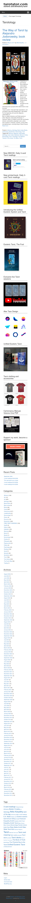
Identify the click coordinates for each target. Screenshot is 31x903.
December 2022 (8, 654)
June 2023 (6, 642)
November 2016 (8, 781)
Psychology (7, 547)
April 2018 (6, 751)
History (5, 527)
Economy (6, 519)
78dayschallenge (19, 807)
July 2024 (6, 624)
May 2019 (6, 727)
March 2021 (7, 687)
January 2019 (7, 735)
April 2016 (6, 785)
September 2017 (8, 765)
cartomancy (13, 814)
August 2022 (7, 659)
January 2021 (7, 691)
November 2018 (8, 739)
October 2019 (7, 719)
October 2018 (7, 741)
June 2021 (6, 681)
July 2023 (6, 640)
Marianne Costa (24, 135)
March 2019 (7, 731)
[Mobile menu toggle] (28, 12)
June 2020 (6, 705)
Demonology (7, 515)
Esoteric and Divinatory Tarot (17, 896)
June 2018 (6, 749)
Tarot (23, 131)
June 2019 (6, 725)
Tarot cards (13, 835)
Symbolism (6, 555)
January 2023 (7, 652)
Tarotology (15, 136)
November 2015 (8, 795)
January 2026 (7, 588)
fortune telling (11, 819)
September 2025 (8, 596)
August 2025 (7, 598)
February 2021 (7, 689)
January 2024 (7, 630)
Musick (5, 535)
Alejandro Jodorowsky (19, 133)
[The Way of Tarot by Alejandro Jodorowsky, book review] (15, 63)
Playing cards (7, 543)
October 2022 (7, 656)
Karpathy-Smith (9, 821)
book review (11, 135)
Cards (5, 509)
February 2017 (7, 777)
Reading (6, 549)
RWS (12, 829)
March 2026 (7, 584)
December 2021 (8, 671)
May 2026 (6, 580)
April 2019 (6, 729)
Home (5, 16)
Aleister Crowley (14, 809)
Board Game (7, 503)
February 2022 (7, 669)
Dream (5, 517)
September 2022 (8, 657)
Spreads (6, 553)
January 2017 (7, 779)
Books (25, 130)
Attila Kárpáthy (16, 811)
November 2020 (8, 695)
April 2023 (6, 646)
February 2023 (7, 650)
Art (4, 497)
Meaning (6, 531)
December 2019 (8, 715)
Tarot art (11, 832)
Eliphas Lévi (13, 816)
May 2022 (6, 663)
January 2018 (7, 757)
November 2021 (8, 673)
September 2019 (8, 721)
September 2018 (8, 743)
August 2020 (7, 701)
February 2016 (7, 789)
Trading (6, 563)
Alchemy (9, 130)
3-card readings (9, 806)
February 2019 (7, 733)
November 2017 (8, 761)
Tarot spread (9, 840)
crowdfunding (7, 513)
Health (5, 525)
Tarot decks (7, 559)
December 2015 (8, 793)
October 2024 (7, 618)
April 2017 (6, 773)
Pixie (8, 827)
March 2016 (7, 787)
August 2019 (7, 723)
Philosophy (6, 541)
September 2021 (8, 675)
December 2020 (8, 693)
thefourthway (6, 842)
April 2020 (6, 709)
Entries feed (7, 880)
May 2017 (6, 771)
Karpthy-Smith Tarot (19, 821)
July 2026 (6, 576)
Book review (20, 130)
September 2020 (8, 699)
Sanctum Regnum (18, 829)
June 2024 (6, 626)
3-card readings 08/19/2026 (11, 482)
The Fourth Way (8, 561)
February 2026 (7, 586)
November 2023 (8, 634)
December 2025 (8, 590)
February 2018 (7, 755)
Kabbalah (16, 135)
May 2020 (6, 707)
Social (5, 551)
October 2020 (7, 697)
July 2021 (6, 679)
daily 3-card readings (21, 814)
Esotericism (12, 131)
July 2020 (6, 703)
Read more (5, 126)
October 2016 (7, 783)
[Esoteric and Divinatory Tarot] (15, 5)
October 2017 (7, 763)
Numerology (18, 131)
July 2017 (6, 767)
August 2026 (7, 574)
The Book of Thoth (19, 840)
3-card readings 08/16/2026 (11, 484)
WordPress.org (8, 884)
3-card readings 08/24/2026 (11, 478)
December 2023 (8, 632)
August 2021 (7, 677)
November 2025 (8, 592)
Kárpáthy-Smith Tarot (11, 823)
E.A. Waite (7, 816)
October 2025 (7, 594)
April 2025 (6, 606)
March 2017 (7, 775)
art (20, 809)
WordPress (22, 898)
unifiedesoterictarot (8, 846)
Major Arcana (21, 823)
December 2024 (8, 614)
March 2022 (7, 667)
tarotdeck (9, 838)
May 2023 (6, 644)
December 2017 (8, 759)
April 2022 (6, 665)
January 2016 (7, 791)
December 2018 (8, 737)
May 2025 (6, 604)
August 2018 (7, 745)
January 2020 (7, 713)
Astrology (14, 130)
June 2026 (6, 578)
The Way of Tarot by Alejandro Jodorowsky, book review (15, 35)
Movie (5, 533)
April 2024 (6, 628)
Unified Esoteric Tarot (16, 844)
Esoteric (19, 816)
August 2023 (7, 638)
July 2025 (6, 600)
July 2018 (6, 747)
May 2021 (6, 683)
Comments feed (8, 882)
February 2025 (7, 610)
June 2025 (6, 602)
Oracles (6, 539)
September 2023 (8, 636)
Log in (5, 878)
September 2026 (8, 476)
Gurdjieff (18, 819)
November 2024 (8, 616)
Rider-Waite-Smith (16, 827)
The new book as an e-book (11, 480)
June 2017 (6, 769)
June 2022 (6, 661)
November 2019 (8, 717)
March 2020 (7, 711)
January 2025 (7, 612)
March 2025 (7, 608)
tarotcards (19, 835)
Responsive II (9, 898)
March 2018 (7, 753)
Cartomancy (5, 131)
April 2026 (6, 582)
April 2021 (6, 685)
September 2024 (8, 620)
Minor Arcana (7, 825)
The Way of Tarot (18, 138)
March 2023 (7, 648)
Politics (5, 545)
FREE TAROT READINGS (10, 523)
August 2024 (7, 622)
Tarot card (16, 832)
